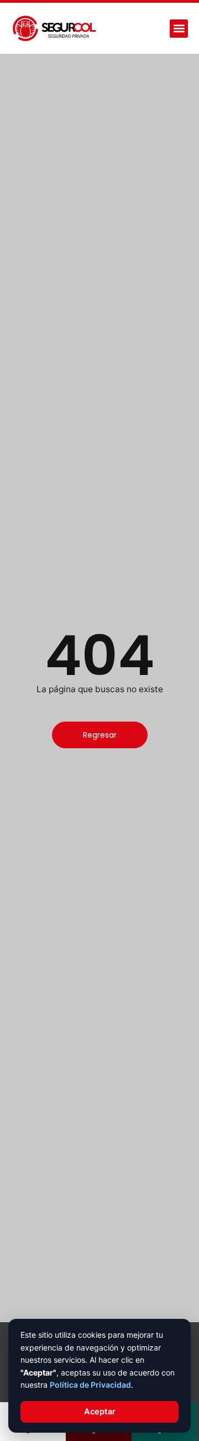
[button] (179, 28)
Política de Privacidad (90, 1384)
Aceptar (100, 1412)
